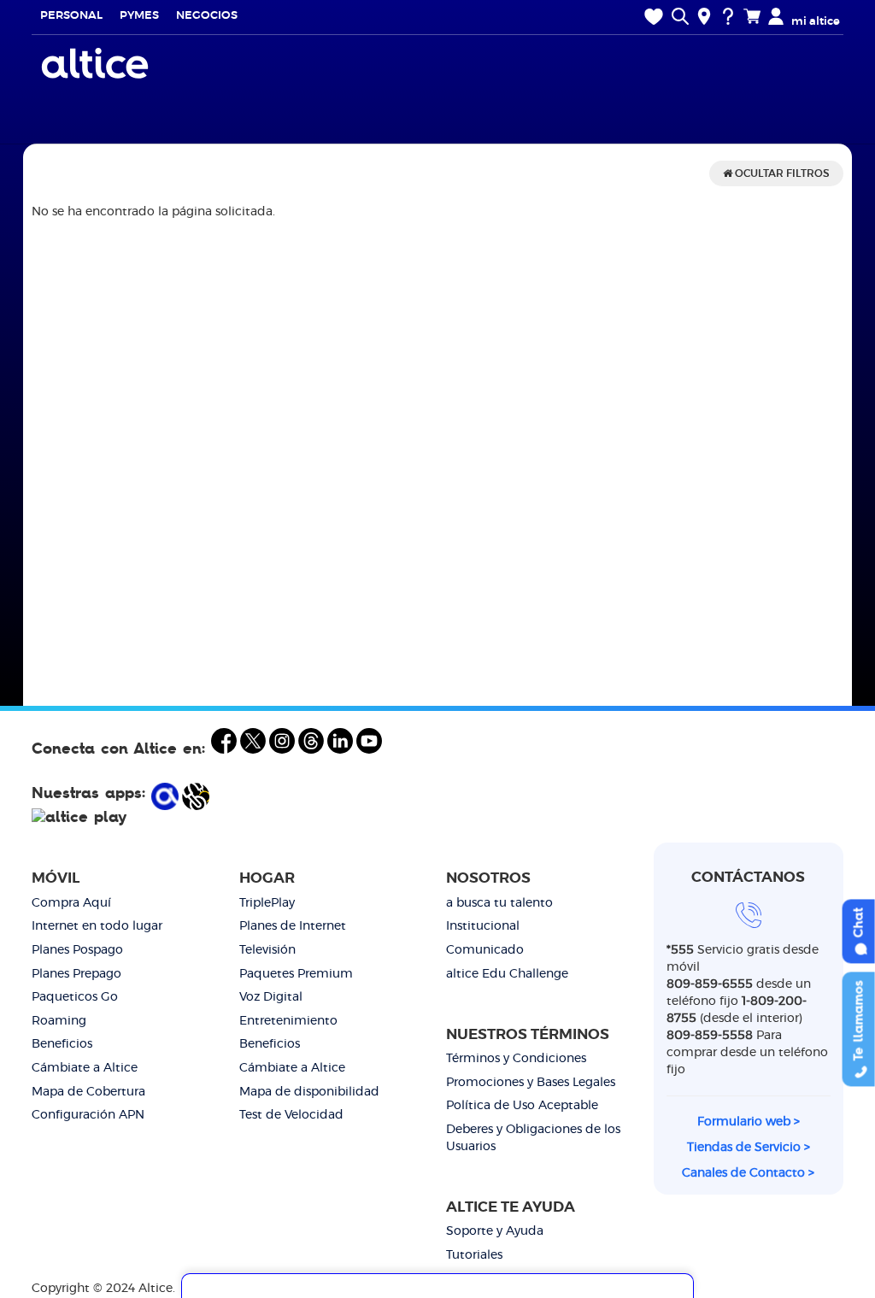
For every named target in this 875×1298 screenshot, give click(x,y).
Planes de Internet (292, 926)
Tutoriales (474, 1255)
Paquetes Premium (296, 974)
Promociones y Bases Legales (530, 1083)
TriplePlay (267, 903)
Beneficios (62, 1044)
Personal (71, 15)
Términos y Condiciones (516, 1059)
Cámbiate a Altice (85, 1068)
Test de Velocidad (291, 1115)
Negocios (207, 15)
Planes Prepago (76, 974)
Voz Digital (270, 997)
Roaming (59, 1021)
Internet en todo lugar (97, 926)
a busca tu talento (499, 903)
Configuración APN (88, 1115)
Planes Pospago (77, 950)
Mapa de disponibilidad (309, 1092)
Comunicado (485, 950)
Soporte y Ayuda (494, 1231)
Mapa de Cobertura (88, 1092)
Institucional (483, 926)
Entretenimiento (288, 1021)
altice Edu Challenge (507, 974)
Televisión (267, 950)
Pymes (139, 15)
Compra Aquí (71, 903)
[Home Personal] (97, 63)
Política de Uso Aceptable (522, 1106)
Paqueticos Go (75, 997)
